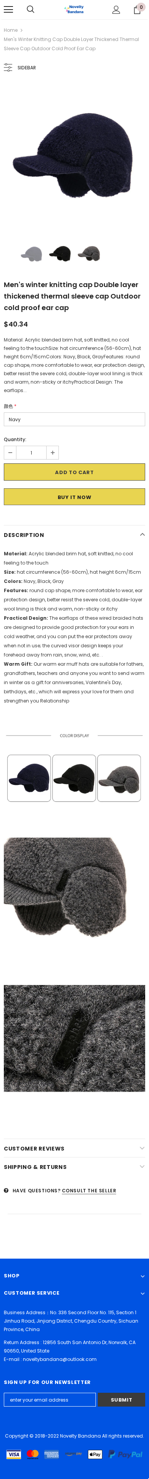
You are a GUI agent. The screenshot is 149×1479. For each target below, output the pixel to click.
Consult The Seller (89, 1190)
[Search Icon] (30, 9)
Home (11, 30)
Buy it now (75, 497)
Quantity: (15, 439)
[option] (74, 156)
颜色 (10, 406)
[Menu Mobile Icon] (8, 9)
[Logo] (74, 9)
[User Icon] (116, 10)
